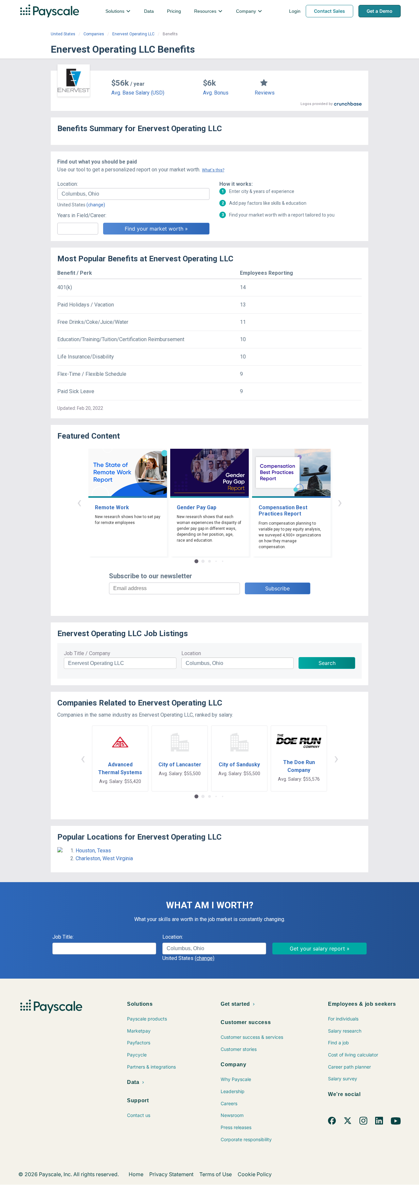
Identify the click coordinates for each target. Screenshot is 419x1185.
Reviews (265, 93)
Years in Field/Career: (81, 215)
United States (63, 34)
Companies (93, 34)
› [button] (339, 502)
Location (191, 653)
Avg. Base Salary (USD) (137, 93)
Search (327, 663)
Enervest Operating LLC (133, 34)
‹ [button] (79, 502)
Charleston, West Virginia (104, 858)
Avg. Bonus (215, 93)
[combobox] (133, 194)
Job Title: (63, 937)
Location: (67, 184)
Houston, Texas (93, 850)
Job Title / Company (87, 653)
